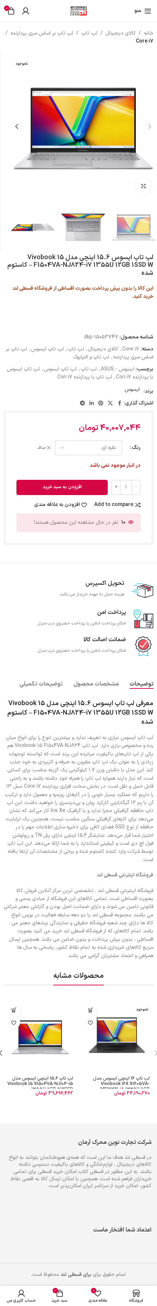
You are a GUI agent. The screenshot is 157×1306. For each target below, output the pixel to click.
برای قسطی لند (76, 1274)
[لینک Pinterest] (101, 403)
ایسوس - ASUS (117, 369)
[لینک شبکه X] (110, 403)
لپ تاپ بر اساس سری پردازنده (42, 33)
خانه (148, 33)
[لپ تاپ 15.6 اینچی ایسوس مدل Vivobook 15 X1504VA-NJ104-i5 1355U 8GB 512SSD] (40, 1036)
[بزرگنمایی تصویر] (143, 186)
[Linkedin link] (91, 403)
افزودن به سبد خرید (62, 487)
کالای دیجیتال (121, 33)
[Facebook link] (119, 403)
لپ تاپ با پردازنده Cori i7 (84, 377)
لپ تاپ (89, 33)
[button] (149, 126)
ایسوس (132, 389)
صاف (41, 448)
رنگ (136, 447)
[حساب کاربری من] (25, 11)
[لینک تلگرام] (82, 403)
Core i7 (144, 41)
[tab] (141, 684)
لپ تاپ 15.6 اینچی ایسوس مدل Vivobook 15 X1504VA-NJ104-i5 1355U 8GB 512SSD (40, 1084)
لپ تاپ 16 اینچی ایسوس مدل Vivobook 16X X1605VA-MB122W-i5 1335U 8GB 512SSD (121, 1086)
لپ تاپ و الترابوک (91, 357)
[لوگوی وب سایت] (78, 11)
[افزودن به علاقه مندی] (90, 1022)
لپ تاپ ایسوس (47, 349)
